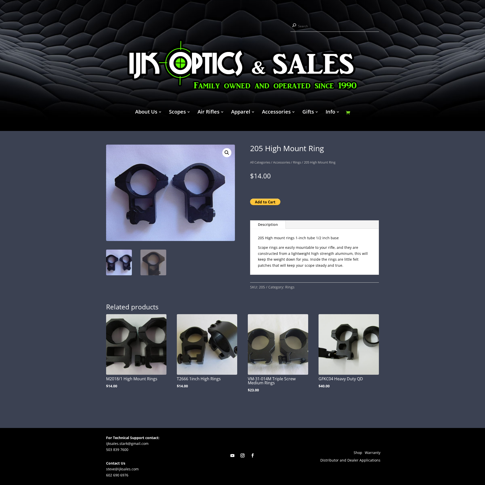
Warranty (372, 453)
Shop (358, 453)
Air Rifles (209, 112)
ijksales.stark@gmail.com (127, 443)
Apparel (240, 112)
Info (330, 112)
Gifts (308, 112)
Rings (297, 162)
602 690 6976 (117, 475)
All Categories (260, 162)
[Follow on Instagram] (242, 455)
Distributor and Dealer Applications (350, 461)
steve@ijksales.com (122, 469)
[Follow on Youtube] (232, 455)
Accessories (276, 112)
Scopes (177, 112)
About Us (146, 112)
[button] (226, 152)
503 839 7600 (117, 449)
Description (268, 224)
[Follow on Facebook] (253, 455)
